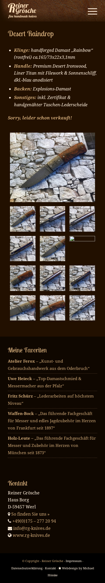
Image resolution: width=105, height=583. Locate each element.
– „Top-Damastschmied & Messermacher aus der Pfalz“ (44, 382)
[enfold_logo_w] (43, 10)
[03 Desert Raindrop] (82, 278)
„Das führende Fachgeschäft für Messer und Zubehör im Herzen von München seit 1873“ (52, 445)
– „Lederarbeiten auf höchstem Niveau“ (51, 399)
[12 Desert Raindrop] (52, 167)
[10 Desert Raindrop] (52, 248)
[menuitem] (89, 10)
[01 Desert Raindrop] (22, 278)
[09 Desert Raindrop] (22, 248)
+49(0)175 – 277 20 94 (34, 521)
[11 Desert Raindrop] (82, 248)
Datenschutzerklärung (27, 568)
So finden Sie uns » (30, 514)
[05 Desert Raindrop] (52, 308)
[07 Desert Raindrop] (52, 219)
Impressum (74, 561)
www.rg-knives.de (31, 535)
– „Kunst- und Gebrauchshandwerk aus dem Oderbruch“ (49, 364)
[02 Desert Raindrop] (52, 278)
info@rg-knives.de (32, 528)
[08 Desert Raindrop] (82, 219)
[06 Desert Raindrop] (82, 308)
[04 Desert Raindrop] (22, 308)
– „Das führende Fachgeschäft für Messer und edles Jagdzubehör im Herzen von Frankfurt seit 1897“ (52, 421)
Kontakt (50, 568)
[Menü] (89, 10)
